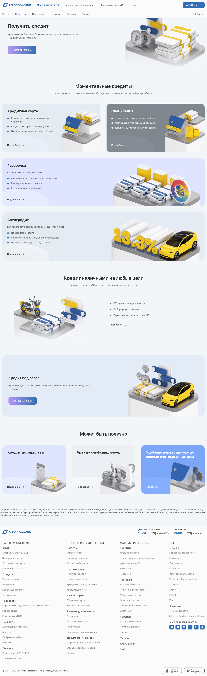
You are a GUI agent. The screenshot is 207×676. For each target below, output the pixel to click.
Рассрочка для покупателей (82, 632)
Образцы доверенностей (81, 647)
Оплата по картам (130, 600)
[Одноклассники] (184, 627)
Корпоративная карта (78, 605)
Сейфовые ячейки (12, 637)
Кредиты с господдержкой (82, 584)
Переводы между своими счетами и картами (26, 605)
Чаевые (124, 632)
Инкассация (73, 626)
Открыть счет (74, 552)
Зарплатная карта (12, 558)
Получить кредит (76, 573)
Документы (175, 563)
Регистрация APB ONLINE (16, 653)
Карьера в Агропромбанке (183, 579)
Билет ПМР (126, 610)
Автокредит (9, 595)
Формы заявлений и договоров (83, 642)
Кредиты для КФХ (77, 589)
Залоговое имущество (181, 573)
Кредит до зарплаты (13, 589)
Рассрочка (8, 584)
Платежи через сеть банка (134, 605)
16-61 (142, 533)
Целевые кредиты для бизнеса (137, 558)
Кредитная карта (11, 579)
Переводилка (9, 610)
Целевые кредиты (77, 579)
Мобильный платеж (130, 595)
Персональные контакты (182, 552)
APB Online (192, 5)
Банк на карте (180, 610)
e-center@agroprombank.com (189, 616)
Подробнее (13, 145)
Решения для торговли (132, 589)
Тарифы (71, 653)
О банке (173, 584)
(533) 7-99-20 (159, 533)
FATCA (172, 589)
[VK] (171, 627)
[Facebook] (190, 627)
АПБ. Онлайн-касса (77, 621)
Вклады (6, 642)
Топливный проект (12, 658)
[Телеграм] (202, 627)
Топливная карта (76, 600)
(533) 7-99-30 (194, 533)
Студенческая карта (13, 563)
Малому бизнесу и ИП (112, 5)
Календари (175, 568)
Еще (134, 5)
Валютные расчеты (77, 558)
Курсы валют (127, 643)
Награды (174, 558)
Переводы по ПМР (12, 616)
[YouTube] (177, 627)
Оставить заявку (22, 50)
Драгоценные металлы (15, 626)
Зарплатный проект (77, 563)
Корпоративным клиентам (79, 5)
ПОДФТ (173, 595)
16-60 (178, 533)
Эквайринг (72, 616)
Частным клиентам (48, 5)
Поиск (199, 14)
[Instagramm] (196, 627)
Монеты (6, 632)
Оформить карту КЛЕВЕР (16, 552)
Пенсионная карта (12, 568)
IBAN (122, 649)
